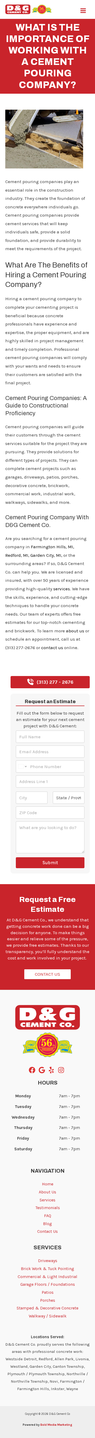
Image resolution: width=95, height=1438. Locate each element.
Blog (9, 103)
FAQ (47, 1215)
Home (47, 1183)
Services (47, 1199)
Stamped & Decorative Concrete (47, 1308)
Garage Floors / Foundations (47, 1284)
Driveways (47, 1260)
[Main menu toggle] (83, 10)
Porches (47, 1300)
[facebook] (33, 1070)
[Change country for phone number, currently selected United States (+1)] (22, 766)
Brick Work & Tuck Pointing (47, 1268)
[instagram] (62, 1070)
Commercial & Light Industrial (47, 1276)
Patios (48, 1292)
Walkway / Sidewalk (47, 1315)
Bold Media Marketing (56, 1425)
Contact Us (47, 1231)
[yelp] (52, 1070)
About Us (47, 1191)
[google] (43, 1070)
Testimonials (47, 1207)
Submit (50, 862)
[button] (50, 682)
